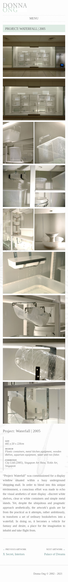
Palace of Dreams (54, 554)
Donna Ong (39, 573)
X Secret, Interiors (14, 554)
